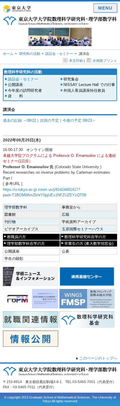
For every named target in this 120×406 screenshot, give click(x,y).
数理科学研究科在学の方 (85, 237)
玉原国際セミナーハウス (82, 229)
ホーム (8, 54)
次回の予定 (49, 120)
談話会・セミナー (59, 54)
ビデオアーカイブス (21, 229)
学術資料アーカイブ (79, 222)
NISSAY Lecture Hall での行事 (89, 84)
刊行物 (10, 222)
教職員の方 (16, 237)
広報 (65, 214)
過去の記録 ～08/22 (19, 120)
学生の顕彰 (13, 259)
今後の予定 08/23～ (79, 120)
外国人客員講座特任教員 (84, 90)
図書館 (10, 214)
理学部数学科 (15, 207)
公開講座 (15, 84)
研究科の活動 (29, 54)
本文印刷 (76, 61)
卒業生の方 (88, 243)
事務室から (71, 207)
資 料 (15, 96)
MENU (105, 8)
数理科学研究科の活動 (23, 72)
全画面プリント (105, 61)
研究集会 (71, 79)
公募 (65, 251)
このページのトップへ (98, 358)
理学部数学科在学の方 (26, 243)
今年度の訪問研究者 (25, 90)
